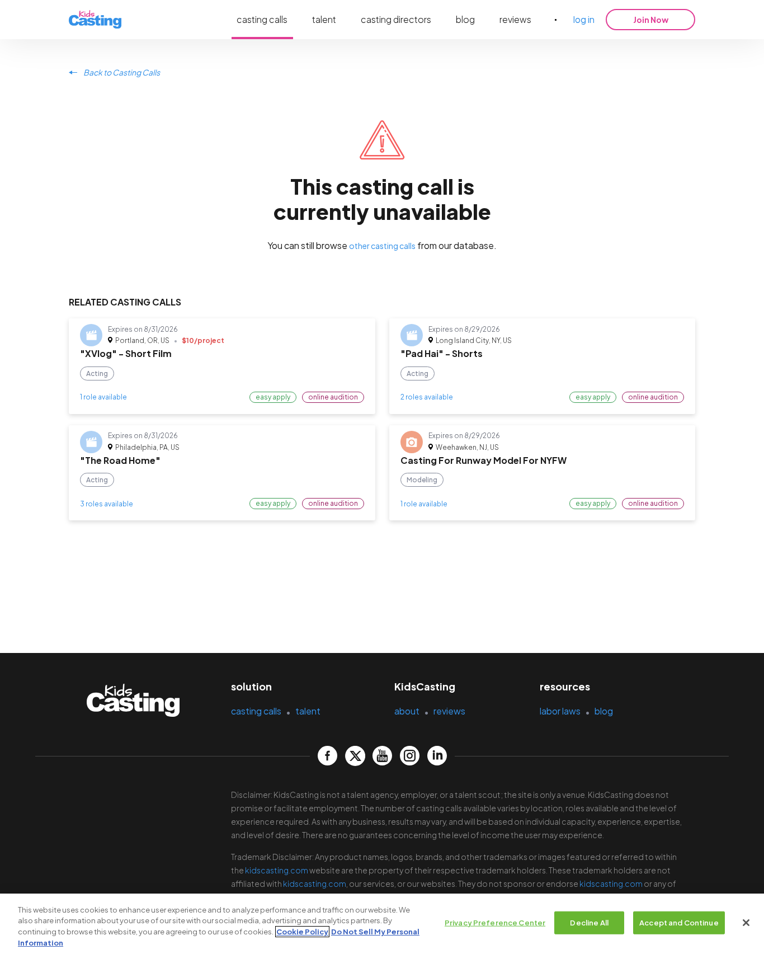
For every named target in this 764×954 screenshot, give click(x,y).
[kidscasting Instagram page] (409, 755)
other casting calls (382, 246)
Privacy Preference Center (495, 922)
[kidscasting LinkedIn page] (437, 755)
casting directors (396, 19)
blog (465, 19)
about (406, 711)
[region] (382, 924)
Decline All (589, 922)
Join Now (650, 20)
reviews (515, 19)
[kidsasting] (95, 20)
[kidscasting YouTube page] (382, 755)
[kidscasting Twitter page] (355, 755)
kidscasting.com (276, 870)
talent (324, 19)
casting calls (262, 19)
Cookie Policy (302, 931)
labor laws (560, 711)
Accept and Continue (678, 922)
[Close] (746, 922)
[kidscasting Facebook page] (327, 755)
